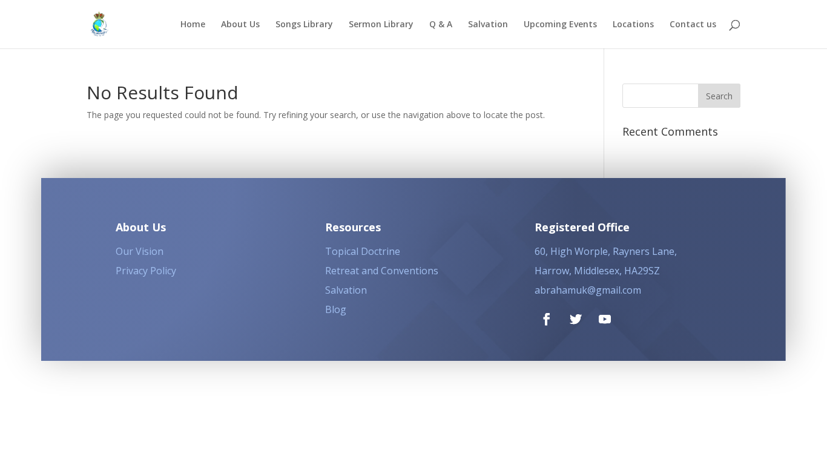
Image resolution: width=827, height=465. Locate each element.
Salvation (488, 25)
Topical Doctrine (362, 251)
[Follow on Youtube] (605, 319)
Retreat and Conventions (381, 270)
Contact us (693, 25)
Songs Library (304, 25)
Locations (633, 25)
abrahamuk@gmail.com (588, 290)
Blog (335, 309)
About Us (240, 25)
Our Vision (139, 251)
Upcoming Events (560, 25)
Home (192, 25)
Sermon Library (381, 25)
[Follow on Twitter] (576, 319)
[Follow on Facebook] (547, 319)
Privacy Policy (146, 270)
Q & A (440, 25)
